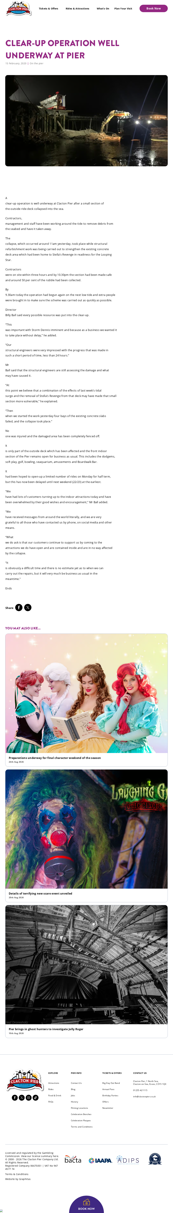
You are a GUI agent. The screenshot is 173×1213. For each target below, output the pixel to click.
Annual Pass (108, 1089)
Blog (73, 1089)
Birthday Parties (110, 1095)
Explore (53, 1073)
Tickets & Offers (48, 8)
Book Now (153, 8)
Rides (51, 1089)
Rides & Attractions (77, 8)
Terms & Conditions (17, 1174)
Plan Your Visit (123, 8)
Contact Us (76, 1083)
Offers (105, 1101)
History (74, 1101)
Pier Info (76, 1073)
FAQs (50, 1101)
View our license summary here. (40, 1156)
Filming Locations (79, 1108)
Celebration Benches (81, 1114)
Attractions (53, 1083)
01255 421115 (140, 1090)
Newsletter (107, 1108)
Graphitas (25, 1179)
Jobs (73, 1095)
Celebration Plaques (81, 1120)
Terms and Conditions (82, 1126)
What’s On (103, 8)
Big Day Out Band (111, 1083)
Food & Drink (54, 1095)
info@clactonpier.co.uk (144, 1096)
